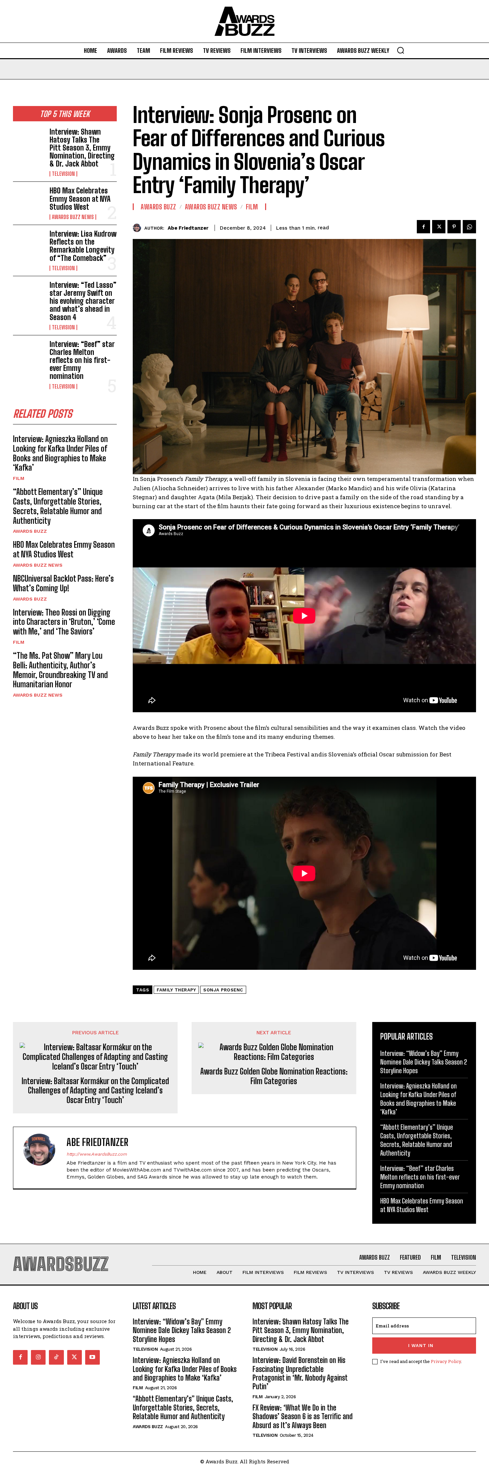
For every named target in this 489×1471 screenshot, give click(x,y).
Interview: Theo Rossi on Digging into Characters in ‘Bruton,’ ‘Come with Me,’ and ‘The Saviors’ (64, 622)
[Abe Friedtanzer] (138, 228)
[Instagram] (38, 1357)
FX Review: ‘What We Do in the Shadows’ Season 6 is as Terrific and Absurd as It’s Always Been (302, 1416)
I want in (420, 1345)
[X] (438, 226)
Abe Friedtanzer (188, 228)
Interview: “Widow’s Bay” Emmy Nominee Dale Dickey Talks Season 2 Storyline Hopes (423, 1062)
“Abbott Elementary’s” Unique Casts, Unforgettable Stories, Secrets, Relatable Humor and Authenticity (58, 506)
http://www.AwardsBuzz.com (97, 1154)
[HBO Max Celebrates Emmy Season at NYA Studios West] (28, 201)
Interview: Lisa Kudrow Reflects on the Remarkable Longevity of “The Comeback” (83, 246)
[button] (400, 50)
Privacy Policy (446, 1361)
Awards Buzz (30, 531)
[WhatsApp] (469, 226)
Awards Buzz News (73, 217)
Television (63, 173)
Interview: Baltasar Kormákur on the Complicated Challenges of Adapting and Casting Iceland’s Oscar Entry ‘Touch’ (95, 1090)
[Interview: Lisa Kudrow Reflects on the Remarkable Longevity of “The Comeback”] (28, 244)
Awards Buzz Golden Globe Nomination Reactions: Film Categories (274, 1076)
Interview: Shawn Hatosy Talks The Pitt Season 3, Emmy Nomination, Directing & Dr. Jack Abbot (82, 148)
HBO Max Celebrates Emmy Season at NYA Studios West (80, 198)
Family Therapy (176, 989)
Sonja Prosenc (223, 989)
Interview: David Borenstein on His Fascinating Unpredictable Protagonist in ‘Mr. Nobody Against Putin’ (300, 1373)
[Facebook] (423, 226)
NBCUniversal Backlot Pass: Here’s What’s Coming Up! (63, 583)
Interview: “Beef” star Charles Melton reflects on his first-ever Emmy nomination (82, 360)
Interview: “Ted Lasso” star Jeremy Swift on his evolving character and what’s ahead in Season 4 (83, 301)
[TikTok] (56, 1357)
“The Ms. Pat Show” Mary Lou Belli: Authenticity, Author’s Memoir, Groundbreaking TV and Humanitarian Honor (60, 670)
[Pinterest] (454, 226)
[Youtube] (92, 1357)
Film (18, 478)
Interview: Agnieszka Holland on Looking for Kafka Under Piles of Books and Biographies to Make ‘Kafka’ (60, 453)
